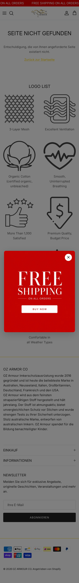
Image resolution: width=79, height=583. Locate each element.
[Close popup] (68, 257)
